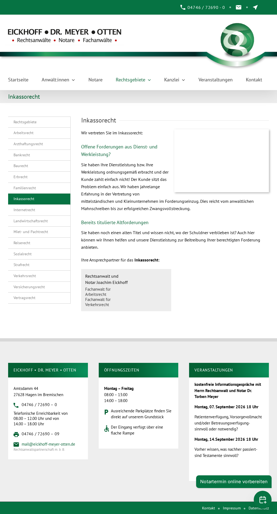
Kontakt (208, 508)
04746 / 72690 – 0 (39, 404)
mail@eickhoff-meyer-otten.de (48, 444)
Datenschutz (259, 508)
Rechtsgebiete (25, 122)
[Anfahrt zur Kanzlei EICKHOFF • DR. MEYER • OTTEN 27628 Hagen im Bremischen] (255, 7)
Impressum (232, 508)
